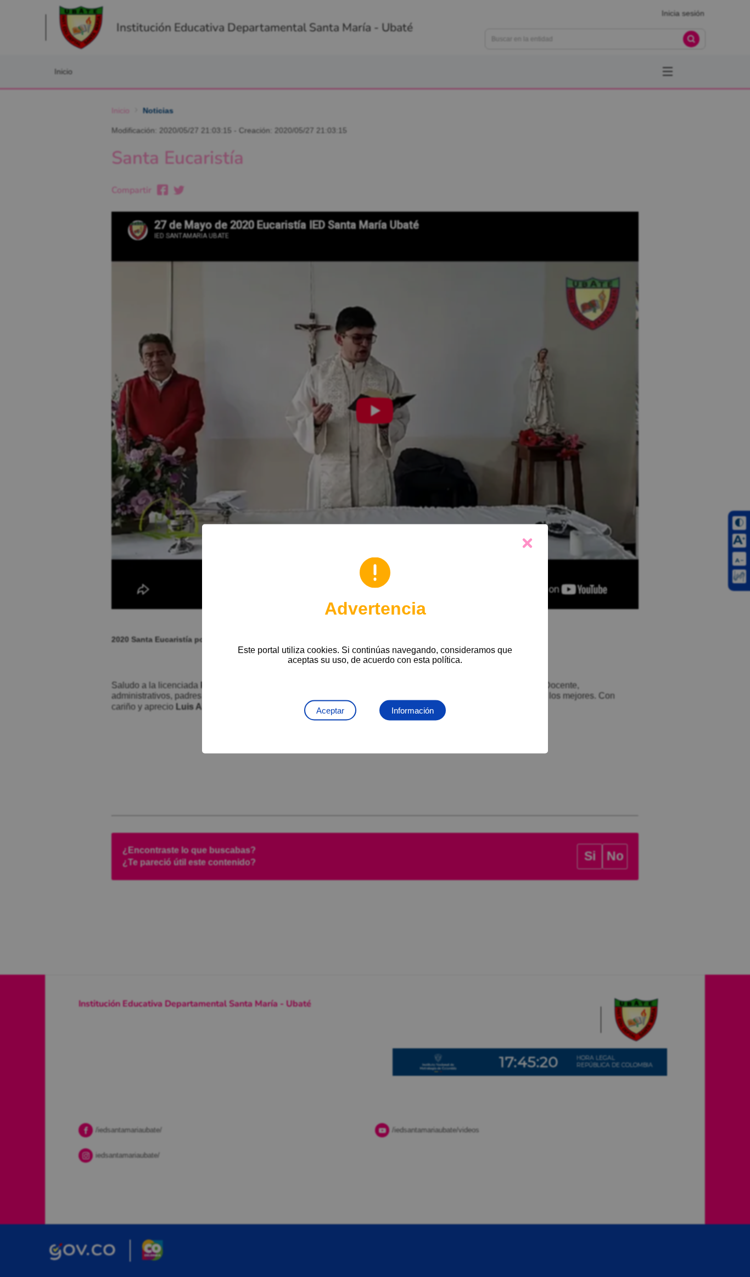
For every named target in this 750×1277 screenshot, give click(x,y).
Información (412, 710)
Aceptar (330, 710)
